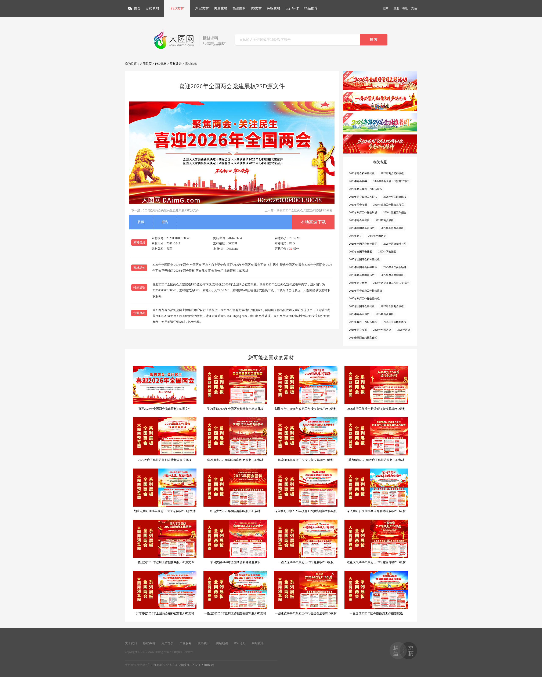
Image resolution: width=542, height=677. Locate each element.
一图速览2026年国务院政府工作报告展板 (376, 613)
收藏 (141, 222)
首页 (137, 8)
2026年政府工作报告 (394, 212)
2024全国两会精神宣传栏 (363, 337)
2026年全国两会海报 (394, 196)
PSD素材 (177, 8)
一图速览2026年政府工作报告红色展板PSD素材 (306, 613)
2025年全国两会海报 (394, 322)
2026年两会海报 (358, 204)
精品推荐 (311, 8)
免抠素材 (273, 8)
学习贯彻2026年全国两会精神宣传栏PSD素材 (164, 613)
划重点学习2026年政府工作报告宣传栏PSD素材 (306, 408)
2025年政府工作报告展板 (363, 322)
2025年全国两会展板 (392, 306)
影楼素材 (152, 8)
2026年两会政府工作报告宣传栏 (391, 181)
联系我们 (204, 643)
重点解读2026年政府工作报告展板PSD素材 (376, 460)
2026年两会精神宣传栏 (362, 173)
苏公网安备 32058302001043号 (195, 665)
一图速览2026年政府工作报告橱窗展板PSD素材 (235, 613)
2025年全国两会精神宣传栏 (364, 259)
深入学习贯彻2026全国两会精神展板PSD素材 (376, 511)
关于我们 (131, 643)
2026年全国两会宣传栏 (362, 228)
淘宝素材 (202, 8)
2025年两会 (403, 329)
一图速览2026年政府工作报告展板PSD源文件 (164, 562)
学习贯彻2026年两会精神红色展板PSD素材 (235, 460)
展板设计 (176, 63)
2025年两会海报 (358, 329)
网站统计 (258, 643)
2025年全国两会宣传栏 (362, 306)
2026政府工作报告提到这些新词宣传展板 (164, 460)
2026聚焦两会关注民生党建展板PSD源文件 (171, 210)
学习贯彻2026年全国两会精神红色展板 (235, 562)
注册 (396, 8)
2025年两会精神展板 (392, 275)
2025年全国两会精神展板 (363, 267)
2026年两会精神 (358, 181)
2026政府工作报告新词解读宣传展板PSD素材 (376, 408)
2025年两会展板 (385, 314)
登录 (386, 8)
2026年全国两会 (377, 235)
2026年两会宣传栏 (359, 220)
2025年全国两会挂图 (360, 251)
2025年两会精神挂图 (394, 243)
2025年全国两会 (382, 329)
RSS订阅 (239, 643)
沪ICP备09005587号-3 (160, 665)
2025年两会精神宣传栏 (362, 275)
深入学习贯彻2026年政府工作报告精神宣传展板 (306, 511)
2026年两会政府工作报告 (363, 196)
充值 (414, 8)
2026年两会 (355, 235)
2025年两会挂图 (387, 251)
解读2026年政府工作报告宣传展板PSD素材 (306, 460)
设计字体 (292, 8)
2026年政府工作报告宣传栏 (388, 204)
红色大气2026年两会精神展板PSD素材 (235, 511)
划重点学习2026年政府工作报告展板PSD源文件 (165, 511)
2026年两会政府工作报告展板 (365, 189)
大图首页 (146, 63)
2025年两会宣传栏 (359, 314)
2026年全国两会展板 (392, 228)
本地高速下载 (313, 222)
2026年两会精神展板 (392, 173)
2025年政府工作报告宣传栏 (364, 298)
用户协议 (167, 643)
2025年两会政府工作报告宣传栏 (391, 282)
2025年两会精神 (358, 282)
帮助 (405, 8)
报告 (165, 222)
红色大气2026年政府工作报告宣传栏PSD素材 (376, 562)
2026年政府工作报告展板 (363, 212)
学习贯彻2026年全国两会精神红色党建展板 (235, 408)
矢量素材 (220, 8)
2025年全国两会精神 (394, 267)
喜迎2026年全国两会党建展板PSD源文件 (164, 408)
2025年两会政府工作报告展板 (365, 290)
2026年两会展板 (385, 220)
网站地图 (222, 643)
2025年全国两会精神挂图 (363, 243)
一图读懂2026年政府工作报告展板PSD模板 (306, 562)
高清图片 (239, 8)
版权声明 (149, 643)
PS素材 (256, 8)
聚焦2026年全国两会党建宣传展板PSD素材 (304, 210)
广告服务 (185, 643)
